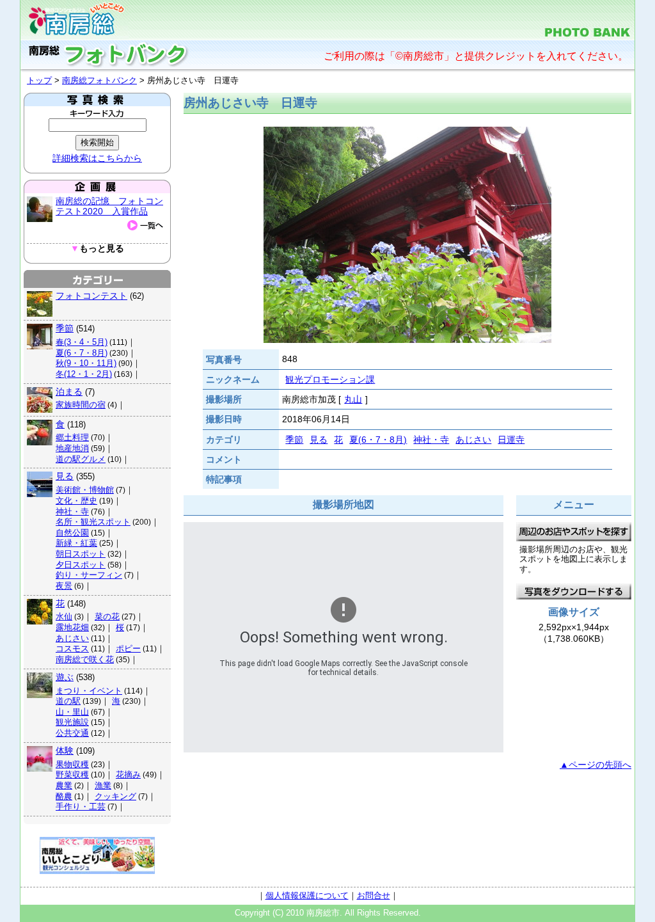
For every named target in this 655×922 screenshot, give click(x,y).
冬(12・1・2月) (84, 374)
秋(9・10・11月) (86, 363)
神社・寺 (72, 511)
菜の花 (107, 616)
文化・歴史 (76, 500)
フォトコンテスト (91, 295)
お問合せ (373, 895)
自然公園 (72, 532)
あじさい (72, 638)
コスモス (72, 648)
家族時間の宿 (81, 404)
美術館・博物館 (85, 490)
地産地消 (72, 448)
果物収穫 (72, 764)
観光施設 (72, 722)
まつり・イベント (89, 690)
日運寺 (511, 439)
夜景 (64, 586)
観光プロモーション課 (330, 379)
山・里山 (72, 712)
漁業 (103, 785)
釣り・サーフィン (89, 575)
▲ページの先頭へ (595, 764)
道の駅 (68, 701)
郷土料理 (72, 437)
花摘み (128, 774)
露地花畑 (72, 627)
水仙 (64, 616)
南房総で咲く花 (85, 659)
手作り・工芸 (81, 806)
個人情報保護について (307, 895)
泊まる (69, 391)
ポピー (128, 648)
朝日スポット (81, 554)
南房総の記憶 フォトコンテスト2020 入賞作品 (109, 206)
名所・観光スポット (93, 522)
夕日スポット (81, 564)
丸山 (353, 399)
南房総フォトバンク (99, 80)
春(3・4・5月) (81, 342)
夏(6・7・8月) (81, 353)
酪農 (64, 796)
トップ (39, 80)
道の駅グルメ (81, 459)
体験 (65, 750)
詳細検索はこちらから (97, 158)
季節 (65, 328)
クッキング (115, 796)
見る (65, 476)
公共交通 (72, 733)
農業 (64, 785)
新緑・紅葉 (76, 543)
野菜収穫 (72, 774)
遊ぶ (65, 677)
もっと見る (97, 248)
